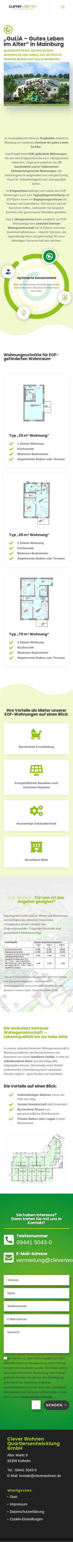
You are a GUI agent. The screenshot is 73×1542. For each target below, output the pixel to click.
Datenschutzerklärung (27, 1512)
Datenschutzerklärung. (37, 1396)
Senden (54, 1405)
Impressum (18, 1504)
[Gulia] (36, 105)
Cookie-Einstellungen (26, 1519)
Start (13, 1497)
